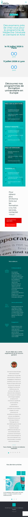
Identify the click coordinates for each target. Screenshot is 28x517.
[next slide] (23, 473)
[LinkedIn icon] (14, 511)
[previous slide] (19, 473)
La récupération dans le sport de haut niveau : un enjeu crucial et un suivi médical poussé (13, 494)
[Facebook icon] (12, 511)
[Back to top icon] (14, 504)
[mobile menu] (26, 2)
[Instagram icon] (15, 511)
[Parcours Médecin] (5, 2)
